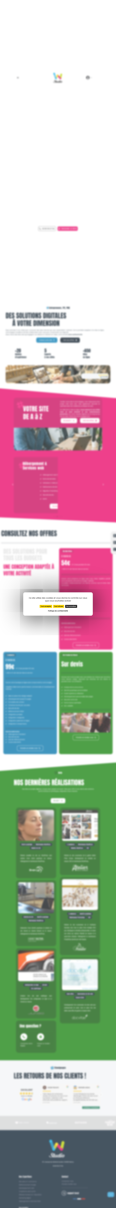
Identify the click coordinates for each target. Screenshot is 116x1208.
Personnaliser (71, 606)
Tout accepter (46, 606)
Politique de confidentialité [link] (58, 611)
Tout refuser (58, 606)
